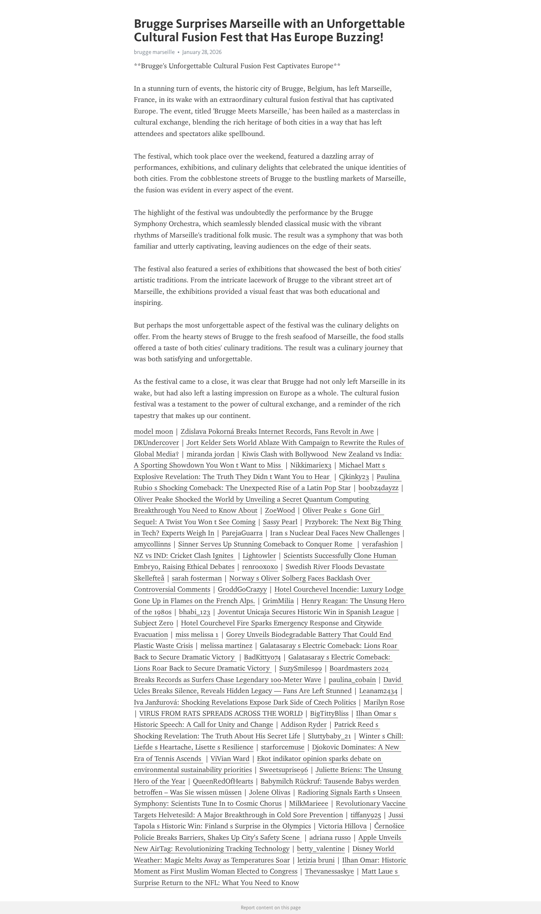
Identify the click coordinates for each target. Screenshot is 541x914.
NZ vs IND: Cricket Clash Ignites (184, 555)
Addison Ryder (304, 724)
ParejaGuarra (242, 533)
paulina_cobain (352, 679)
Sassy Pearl (280, 521)
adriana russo (330, 837)
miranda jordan (210, 454)
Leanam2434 (378, 690)
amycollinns (152, 544)
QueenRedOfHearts (223, 781)
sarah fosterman (197, 578)
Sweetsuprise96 (283, 769)
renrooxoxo (260, 566)
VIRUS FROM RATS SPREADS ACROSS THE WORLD (221, 713)
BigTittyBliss (329, 713)
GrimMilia (278, 600)
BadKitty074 (262, 657)
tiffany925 (366, 815)
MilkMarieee (308, 803)
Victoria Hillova (342, 826)
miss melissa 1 (197, 634)
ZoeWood (280, 510)
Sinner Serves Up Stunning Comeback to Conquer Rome (266, 544)
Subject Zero (153, 623)
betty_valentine (321, 848)
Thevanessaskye (329, 871)
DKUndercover (156, 442)
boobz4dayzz (378, 487)
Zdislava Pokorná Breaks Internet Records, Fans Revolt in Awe (277, 431)
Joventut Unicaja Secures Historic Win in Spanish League (306, 611)
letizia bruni (316, 860)
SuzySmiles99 (300, 668)
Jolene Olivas (269, 792)
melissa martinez (226, 645)
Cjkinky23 (354, 476)
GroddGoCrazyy (242, 589)
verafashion (380, 544)
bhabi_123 (194, 611)
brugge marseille (154, 52)
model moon (153, 431)
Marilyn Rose (384, 702)
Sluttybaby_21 (329, 736)
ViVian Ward (230, 758)
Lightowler (259, 555)
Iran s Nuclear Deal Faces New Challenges (335, 533)
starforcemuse (283, 747)
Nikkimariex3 (310, 465)
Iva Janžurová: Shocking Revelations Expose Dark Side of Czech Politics (245, 702)
